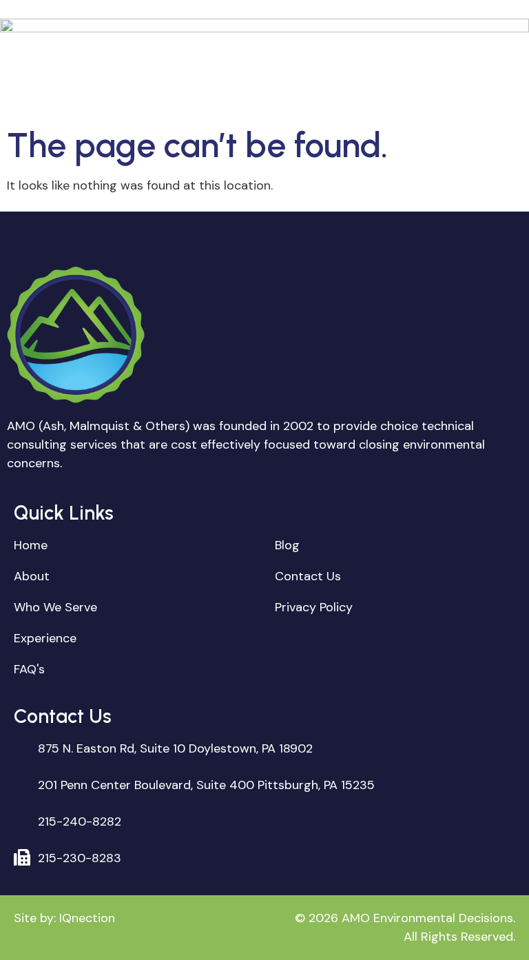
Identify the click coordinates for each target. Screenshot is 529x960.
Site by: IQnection (64, 918)
